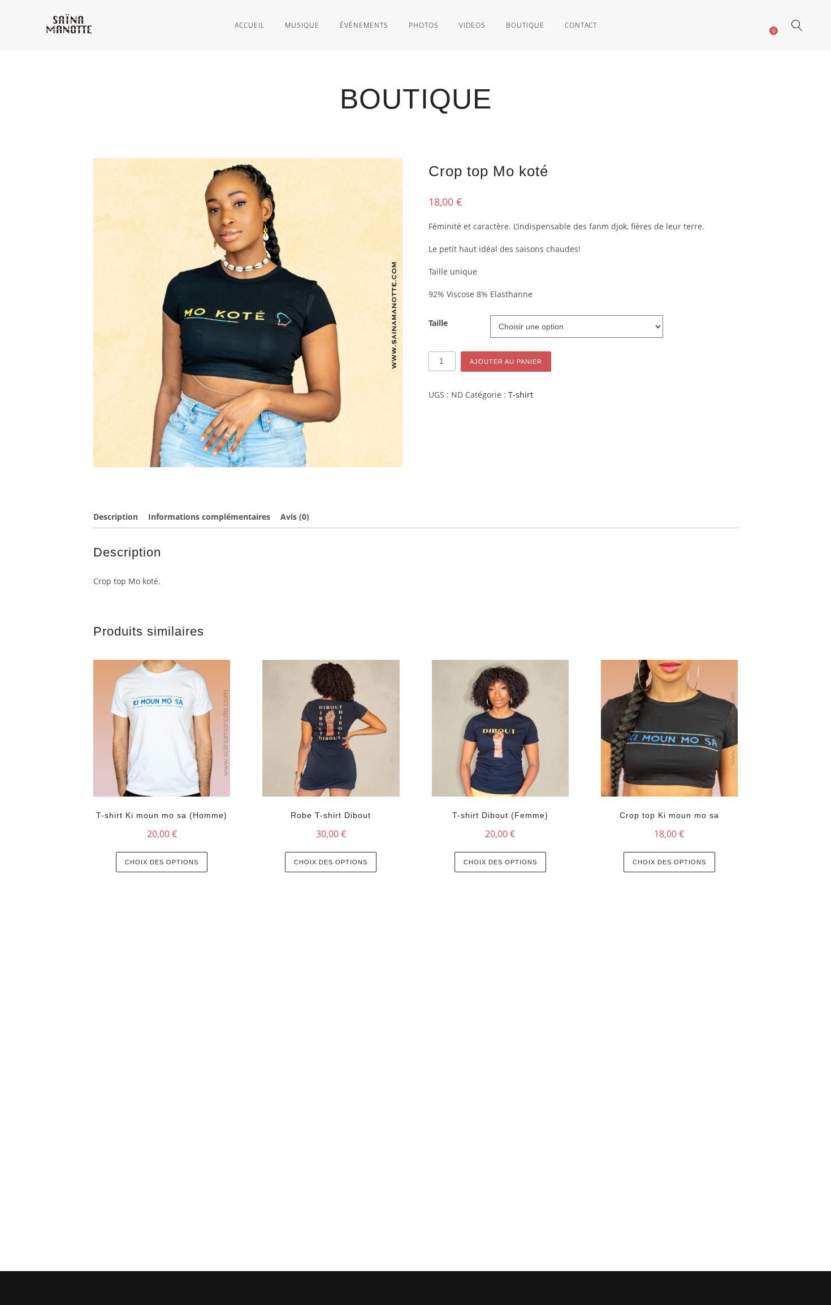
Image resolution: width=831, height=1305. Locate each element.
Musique (302, 25)
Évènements (364, 25)
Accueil (250, 25)
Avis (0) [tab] (294, 516)
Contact (581, 25)
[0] (768, 25)
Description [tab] (115, 516)
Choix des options (161, 862)
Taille (438, 322)
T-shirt (520, 394)
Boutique (525, 25)
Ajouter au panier (506, 361)
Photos (424, 25)
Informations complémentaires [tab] (209, 516)
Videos (472, 25)
